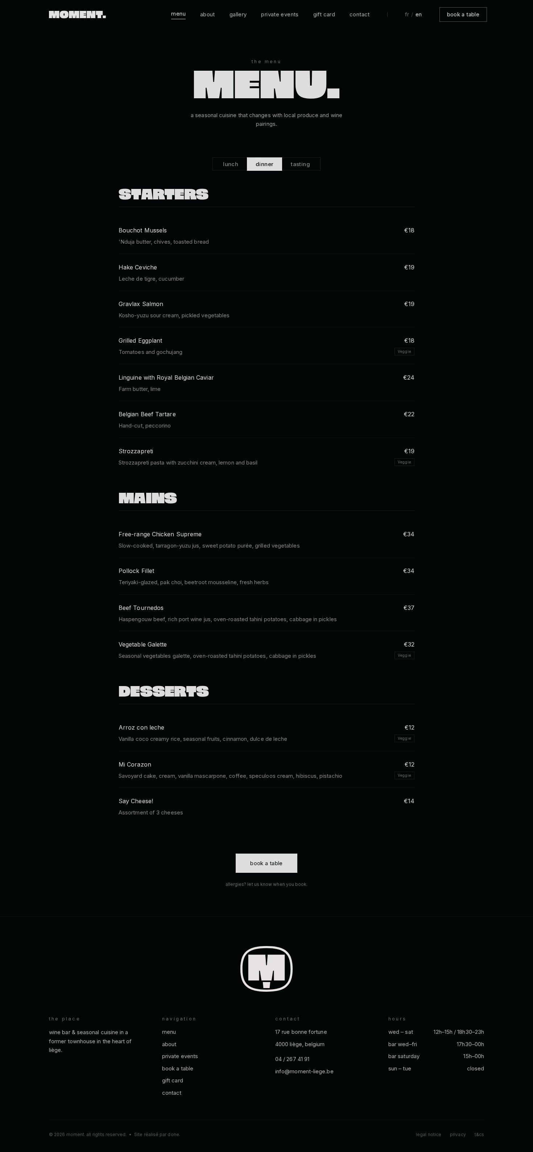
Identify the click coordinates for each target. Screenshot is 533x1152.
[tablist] (266, 163)
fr (407, 14)
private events (279, 14)
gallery (238, 14)
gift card (324, 14)
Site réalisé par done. (157, 1134)
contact (360, 14)
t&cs (479, 1134)
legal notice (428, 1134)
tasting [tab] (300, 164)
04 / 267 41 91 (292, 1059)
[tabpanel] (266, 506)
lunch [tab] (230, 164)
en (419, 14)
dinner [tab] (264, 164)
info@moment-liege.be (304, 1071)
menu (178, 13)
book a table (463, 14)
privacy (458, 1134)
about (207, 14)
